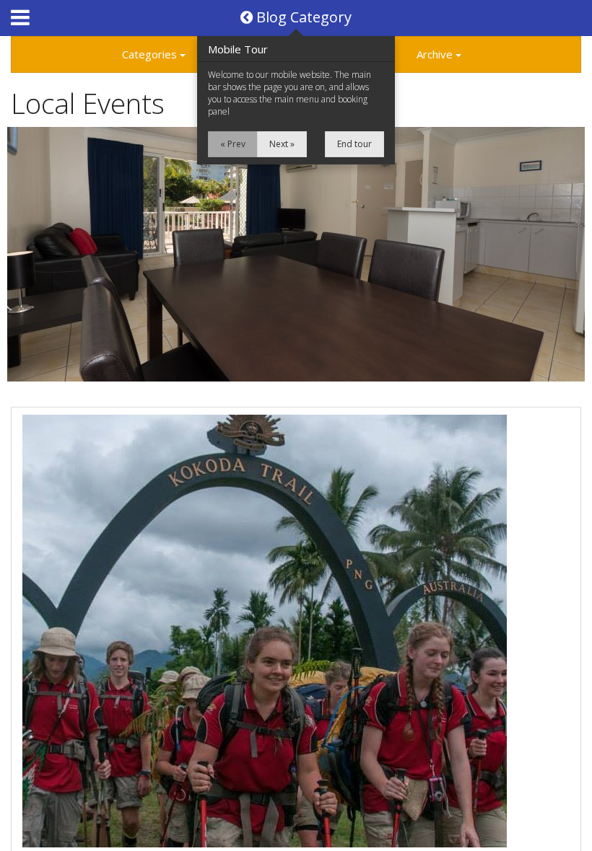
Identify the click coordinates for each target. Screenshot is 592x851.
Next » (282, 144)
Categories (151, 54)
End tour (354, 144)
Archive (436, 54)
